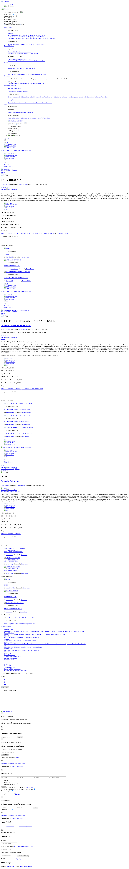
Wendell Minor (25, 257)
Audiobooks (11, 35)
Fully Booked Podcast (39, 61)
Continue (20, 737)
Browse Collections (13, 112)
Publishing (19, 91)
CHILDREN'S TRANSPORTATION (32, 389)
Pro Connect (7, 23)
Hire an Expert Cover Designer (67, 97)
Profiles (10, 59)
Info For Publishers (33, 650)
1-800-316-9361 (10, 826)
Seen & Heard (27, 59)
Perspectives (15, 59)
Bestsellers (11, 44)
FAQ (19, 650)
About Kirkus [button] (8, 648)
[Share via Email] (9, 158)
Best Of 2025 (31, 44)
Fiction (16, 35)
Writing (10, 91)
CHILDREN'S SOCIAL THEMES (45, 233)
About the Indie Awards (14, 74)
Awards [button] (6, 62)
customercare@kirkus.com (25, 826)
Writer (6, 782)
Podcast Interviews (9, 21)
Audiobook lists (23, 44)
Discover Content (12, 118)
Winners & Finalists (13, 68)
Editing (14, 91)
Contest (16, 650)
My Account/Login (36, 647)
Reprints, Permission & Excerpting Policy (10, 658)
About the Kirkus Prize (25, 68)
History (42, 36)
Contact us (7, 651)
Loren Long (5, 485)
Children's (54, 38)
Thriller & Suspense (23, 35)
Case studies (22, 103)
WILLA (6, 254)
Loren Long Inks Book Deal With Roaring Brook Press (19, 623)
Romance (43, 35)
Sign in (3, 787)
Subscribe (42, 83)
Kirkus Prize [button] (7, 636)
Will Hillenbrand (23, 184)
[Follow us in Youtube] (5, 684)
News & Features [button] (9, 46)
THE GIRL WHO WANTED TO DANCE (16, 278)
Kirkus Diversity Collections (12, 647)
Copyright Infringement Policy (12, 656)
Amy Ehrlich (6, 184)
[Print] (6, 160)
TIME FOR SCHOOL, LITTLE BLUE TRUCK (18, 433)
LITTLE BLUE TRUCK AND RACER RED (17, 409)
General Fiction (12, 52)
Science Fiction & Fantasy (15, 36)
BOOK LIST (9, 150)
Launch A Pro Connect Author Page (98, 97)
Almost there (4, 754)
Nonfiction (25, 36)
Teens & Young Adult (46, 38)
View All (10, 33)
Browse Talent (21, 118)
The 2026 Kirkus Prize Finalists (22, 150)
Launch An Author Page (43, 118)
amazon (3, 172)
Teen (23, 52)
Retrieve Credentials (23, 855)
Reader (6, 780)
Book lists (16, 44)
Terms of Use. (29, 787)
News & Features (9, 18)
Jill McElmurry (23, 329)
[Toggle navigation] (1, 9)
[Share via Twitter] (9, 156)
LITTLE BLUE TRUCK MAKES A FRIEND (17, 421)
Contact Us (7, 664)
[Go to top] (5, 687)
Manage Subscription (34, 83)
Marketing (24, 91)
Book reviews (8, 14)
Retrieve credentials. (17, 766)
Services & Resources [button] (10, 85)
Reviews (6, 164)
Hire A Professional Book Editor (17, 97)
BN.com (17, 469)
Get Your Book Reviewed (33, 97)
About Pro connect (31, 118)
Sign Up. (18, 859)
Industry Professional (10, 784)
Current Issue (11, 83)
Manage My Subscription (24, 640)
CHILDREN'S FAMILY (63, 233)
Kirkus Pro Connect (25, 647)
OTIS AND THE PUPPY (11, 570)
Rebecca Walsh (26, 281)
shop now (3, 170)
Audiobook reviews (10, 16)
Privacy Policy (8, 653)
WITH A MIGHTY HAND (12, 266)
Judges (44, 74)
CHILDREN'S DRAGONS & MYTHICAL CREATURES (17, 233)
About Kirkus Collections (26, 112)
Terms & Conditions (9, 655)
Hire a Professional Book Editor (13, 644)
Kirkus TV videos (53, 634)
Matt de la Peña (10, 588)
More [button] (5, 104)
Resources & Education (14, 88)
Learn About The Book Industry (77, 644)
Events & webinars (47, 103)
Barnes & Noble (9, 469)
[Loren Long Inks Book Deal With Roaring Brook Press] (20, 618)
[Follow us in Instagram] (4, 682)
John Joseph (25, 436)
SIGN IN (10, 4)
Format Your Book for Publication (49, 97)
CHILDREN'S (8, 166)
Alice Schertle (6, 329)
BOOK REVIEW (13, 550)
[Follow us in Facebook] (4, 679)
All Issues (25, 83)
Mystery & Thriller (27, 53)
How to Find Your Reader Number (23, 846)
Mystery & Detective (35, 35)
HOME (6, 585)
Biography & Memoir (34, 36)
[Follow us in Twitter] (5, 681)
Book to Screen (12, 61)
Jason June (9, 612)
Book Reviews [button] (8, 27)
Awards (21, 59)
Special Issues (19, 83)
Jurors (33, 68)
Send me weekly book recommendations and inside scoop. (17, 789)
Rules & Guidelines (36, 74)
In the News (19, 61)
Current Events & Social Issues (16, 38)
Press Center (24, 650)
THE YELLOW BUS (10, 597)
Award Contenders (26, 74)
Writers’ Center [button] (8, 642)
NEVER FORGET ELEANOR (13, 609)
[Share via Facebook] (10, 155)
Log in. (17, 757)
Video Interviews (9, 19)
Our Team (11, 650)
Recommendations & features (33, 103)
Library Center (12, 100)
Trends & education (13, 103)
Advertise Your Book (82, 97)
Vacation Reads (39, 44)
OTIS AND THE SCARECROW (13, 552)
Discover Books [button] (8, 629)
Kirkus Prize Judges (33, 637)
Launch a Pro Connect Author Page (58, 644)
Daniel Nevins (30, 269)
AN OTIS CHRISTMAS (11, 561)
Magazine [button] (7, 76)
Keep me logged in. (6, 791)
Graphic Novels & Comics (32, 38)
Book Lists (13, 634)
